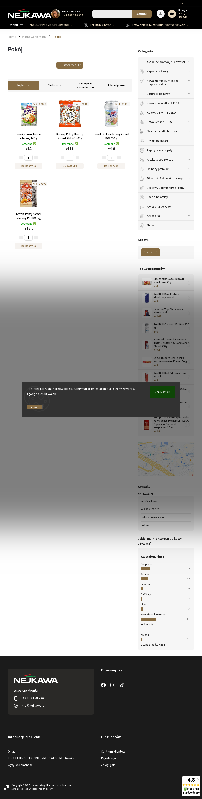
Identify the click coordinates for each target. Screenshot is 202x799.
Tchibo (145, 574)
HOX (51, 788)
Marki (150, 225)
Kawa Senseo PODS (159, 122)
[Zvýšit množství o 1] (36, 157)
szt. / (150, 252)
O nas (181, 3)
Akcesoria (153, 216)
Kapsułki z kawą (157, 71)
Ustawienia (35, 407)
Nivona (145, 635)
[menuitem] (54, 25)
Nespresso (147, 564)
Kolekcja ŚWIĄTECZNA (161, 112)
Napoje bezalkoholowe (162, 131)
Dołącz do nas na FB (153, 517)
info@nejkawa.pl (150, 501)
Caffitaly (146, 594)
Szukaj (141, 13)
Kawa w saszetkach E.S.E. (163, 103)
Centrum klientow (113, 751)
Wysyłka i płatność (20, 765)
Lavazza (145, 584)
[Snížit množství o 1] (21, 157)
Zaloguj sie (108, 765)
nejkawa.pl (147, 526)
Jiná (143, 604)
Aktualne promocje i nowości (166, 62)
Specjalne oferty (157, 197)
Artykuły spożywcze (160, 159)
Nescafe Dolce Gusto (153, 615)
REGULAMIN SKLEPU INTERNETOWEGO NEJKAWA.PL (42, 758)
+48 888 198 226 (150, 509)
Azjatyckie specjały (159, 150)
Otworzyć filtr (72, 65)
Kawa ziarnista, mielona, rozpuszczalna (163, 83)
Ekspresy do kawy (158, 94)
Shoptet (33, 788)
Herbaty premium (158, 169)
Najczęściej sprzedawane (85, 85)
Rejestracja (108, 758)
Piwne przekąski (157, 141)
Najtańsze (23, 85)
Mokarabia (147, 625)
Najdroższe (54, 85)
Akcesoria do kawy (159, 206)
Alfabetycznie (116, 85)
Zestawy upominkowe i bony (165, 188)
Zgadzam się (162, 392)
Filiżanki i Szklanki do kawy (165, 178)
